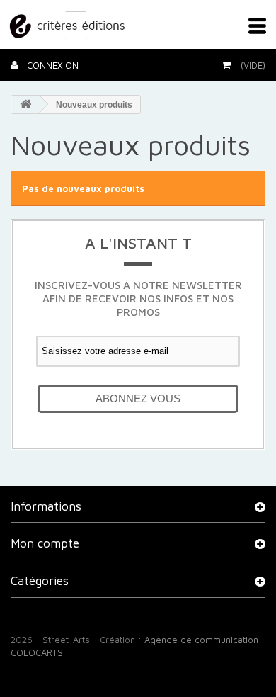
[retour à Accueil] (25, 104)
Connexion (51, 65)
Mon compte (45, 543)
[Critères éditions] (68, 23)
